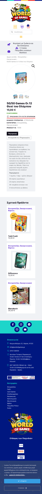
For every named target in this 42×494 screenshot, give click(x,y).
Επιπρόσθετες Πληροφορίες (19, 138)
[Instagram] (21, 324)
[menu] (21, 37)
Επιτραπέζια (22, 57)
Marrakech (13, 309)
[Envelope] (25, 329)
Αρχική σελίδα (12, 57)
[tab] (12, 133)
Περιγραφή (12, 134)
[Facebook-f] (12, 324)
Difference (13, 273)
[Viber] (16, 329)
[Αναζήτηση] (12, 32)
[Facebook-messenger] (29, 324)
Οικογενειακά (11, 59)
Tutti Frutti (13, 236)
